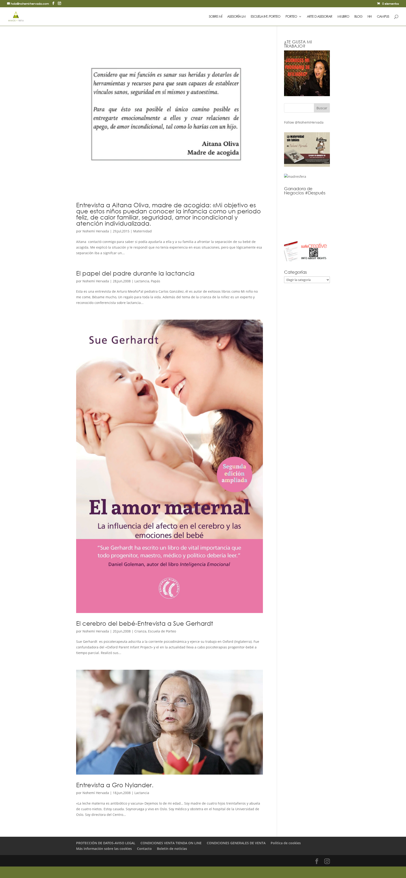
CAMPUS (383, 17)
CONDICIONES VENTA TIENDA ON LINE (171, 843)
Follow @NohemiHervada (304, 122)
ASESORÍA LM (236, 17)
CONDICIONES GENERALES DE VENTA (236, 843)
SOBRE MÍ (215, 17)
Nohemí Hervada (95, 231)
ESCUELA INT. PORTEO (265, 17)
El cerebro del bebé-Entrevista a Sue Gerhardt (144, 623)
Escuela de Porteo (162, 631)
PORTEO (291, 17)
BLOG (358, 17)
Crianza (140, 631)
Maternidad (142, 231)
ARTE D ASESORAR (319, 17)
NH (369, 17)
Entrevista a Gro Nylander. (114, 784)
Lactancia (141, 281)
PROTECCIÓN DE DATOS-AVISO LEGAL (105, 843)
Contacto (144, 848)
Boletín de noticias (172, 848)
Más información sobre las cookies (104, 848)
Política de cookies (286, 843)
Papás (155, 281)
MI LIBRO (343, 17)
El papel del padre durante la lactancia (135, 273)
